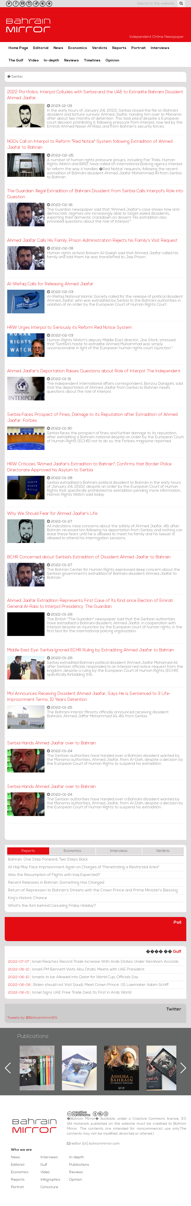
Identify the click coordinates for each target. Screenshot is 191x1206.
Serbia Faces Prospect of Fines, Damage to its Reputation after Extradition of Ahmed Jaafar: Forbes (92, 418)
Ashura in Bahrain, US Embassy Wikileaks (79, 1060)
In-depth (51, 60)
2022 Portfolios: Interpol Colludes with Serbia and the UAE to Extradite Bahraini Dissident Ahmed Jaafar (95, 95)
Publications (32, 1036)
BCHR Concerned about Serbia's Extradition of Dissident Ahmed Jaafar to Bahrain (89, 557)
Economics (77, 48)
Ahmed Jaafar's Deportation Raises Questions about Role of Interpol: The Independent (94, 371)
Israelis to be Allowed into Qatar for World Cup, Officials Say (73, 977)
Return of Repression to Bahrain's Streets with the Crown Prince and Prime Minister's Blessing (93, 890)
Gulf (177, 952)
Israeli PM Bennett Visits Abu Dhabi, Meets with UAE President (76, 969)
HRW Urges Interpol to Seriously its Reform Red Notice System (69, 328)
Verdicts (99, 48)
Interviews (160, 48)
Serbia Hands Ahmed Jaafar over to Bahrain (51, 743)
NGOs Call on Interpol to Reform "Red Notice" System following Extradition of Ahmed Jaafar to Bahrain (90, 145)
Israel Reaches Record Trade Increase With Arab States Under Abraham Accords (93, 962)
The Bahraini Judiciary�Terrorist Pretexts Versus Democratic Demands (164, 1063)
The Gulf (15, 60)
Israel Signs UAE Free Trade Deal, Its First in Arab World (69, 993)
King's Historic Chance (27, 898)
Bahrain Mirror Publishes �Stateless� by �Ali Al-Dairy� (122, 1060)
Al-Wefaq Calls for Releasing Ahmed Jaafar (50, 284)
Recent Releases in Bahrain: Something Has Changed (56, 883)
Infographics (50, 1180)
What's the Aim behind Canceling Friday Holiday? (52, 906)
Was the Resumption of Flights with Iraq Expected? (54, 875)
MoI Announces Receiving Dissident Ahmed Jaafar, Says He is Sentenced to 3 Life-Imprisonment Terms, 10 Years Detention (89, 697)
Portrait (138, 48)
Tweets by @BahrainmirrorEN (32, 1018)
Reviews (71, 60)
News (58, 48)
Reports (119, 48)
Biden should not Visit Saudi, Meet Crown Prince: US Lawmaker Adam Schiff (88, 985)
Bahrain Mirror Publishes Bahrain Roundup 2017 (37, 1060)
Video (33, 60)
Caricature (49, 1187)
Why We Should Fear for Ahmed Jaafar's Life (52, 514)
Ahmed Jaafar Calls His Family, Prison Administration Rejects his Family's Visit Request (92, 241)
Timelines (92, 60)
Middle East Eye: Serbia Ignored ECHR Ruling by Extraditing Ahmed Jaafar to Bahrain (90, 650)
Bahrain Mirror (28, 25)
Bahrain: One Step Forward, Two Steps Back (48, 860)
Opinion (112, 60)
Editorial (40, 48)
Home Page (18, 48)
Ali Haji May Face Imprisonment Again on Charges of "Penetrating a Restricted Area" (83, 867)
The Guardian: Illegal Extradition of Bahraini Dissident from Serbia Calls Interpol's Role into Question (95, 194)
